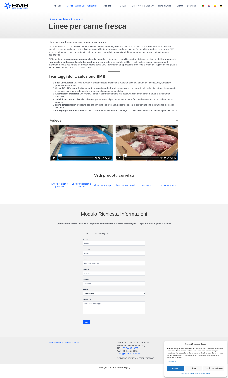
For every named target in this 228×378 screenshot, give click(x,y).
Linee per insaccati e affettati (81, 185)
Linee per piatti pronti (125, 185)
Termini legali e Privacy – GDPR (200, 373)
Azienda (86, 269)
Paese (86, 289)
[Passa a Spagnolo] (215, 6)
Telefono (86, 279)
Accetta (175, 368)
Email (85, 259)
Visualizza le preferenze (214, 368)
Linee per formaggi (103, 185)
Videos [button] (55, 120)
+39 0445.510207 (130, 348)
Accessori (146, 185)
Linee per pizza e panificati (59, 185)
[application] (62, 6)
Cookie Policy (184, 373)
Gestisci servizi (173, 361)
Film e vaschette (168, 185)
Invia (86, 322)
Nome (86, 239)
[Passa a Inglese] (209, 6)
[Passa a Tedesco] (221, 6)
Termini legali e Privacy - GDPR (64, 343)
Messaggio (88, 299)
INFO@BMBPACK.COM (128, 354)
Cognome (87, 249)
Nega (194, 368)
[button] (58, 6)
